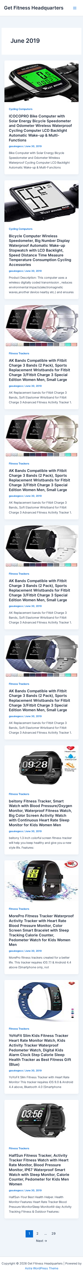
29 (54, 1233)
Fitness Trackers (19, 353)
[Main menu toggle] (75, 8)
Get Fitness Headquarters (33, 8)
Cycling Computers (20, 109)
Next (41, 1241)
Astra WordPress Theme (41, 1268)
